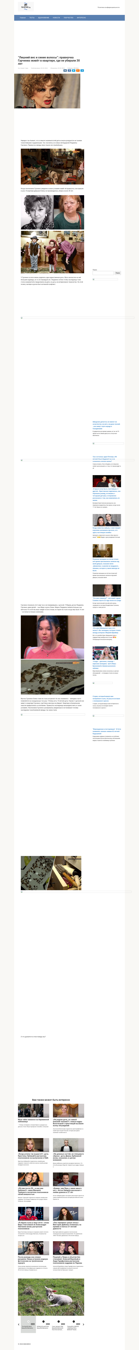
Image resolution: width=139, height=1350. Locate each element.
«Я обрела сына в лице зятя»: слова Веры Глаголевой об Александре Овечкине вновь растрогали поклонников (33, 1226)
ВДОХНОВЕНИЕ (43, 18)
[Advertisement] (69, 37)
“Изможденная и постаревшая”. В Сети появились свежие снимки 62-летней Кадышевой (107, 731)
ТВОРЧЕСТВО (68, 18)
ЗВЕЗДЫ (76, 68)
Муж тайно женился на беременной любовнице (33, 1120)
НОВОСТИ (56, 18)
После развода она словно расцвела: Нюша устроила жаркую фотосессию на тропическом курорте (33, 1260)
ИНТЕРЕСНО (81, 18)
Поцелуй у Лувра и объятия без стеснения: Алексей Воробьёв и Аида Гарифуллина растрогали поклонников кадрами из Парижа (67, 1260)
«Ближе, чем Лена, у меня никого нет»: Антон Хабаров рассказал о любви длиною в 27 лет (67, 1190)
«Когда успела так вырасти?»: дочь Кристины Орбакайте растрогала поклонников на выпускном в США (33, 1156)
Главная (23, 18)
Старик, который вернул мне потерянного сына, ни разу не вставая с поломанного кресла (106, 698)
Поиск (95, 270)
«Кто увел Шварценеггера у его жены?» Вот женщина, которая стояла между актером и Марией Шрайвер (107, 630)
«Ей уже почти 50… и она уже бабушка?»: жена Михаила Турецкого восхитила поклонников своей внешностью (33, 1191)
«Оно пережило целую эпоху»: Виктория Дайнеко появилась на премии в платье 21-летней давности (67, 1226)
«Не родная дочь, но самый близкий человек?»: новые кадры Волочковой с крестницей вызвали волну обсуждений (68, 1122)
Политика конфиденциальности (109, 7)
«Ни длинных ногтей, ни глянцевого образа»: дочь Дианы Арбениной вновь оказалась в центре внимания (68, 1157)
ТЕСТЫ (31, 18)
